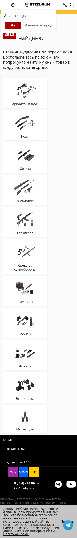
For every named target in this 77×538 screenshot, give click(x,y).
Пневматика (25, 201)
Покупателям (16, 449)
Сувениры (25, 302)
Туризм (25, 334)
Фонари (25, 366)
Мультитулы (25, 429)
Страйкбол (25, 233)
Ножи (25, 136)
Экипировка (25, 399)
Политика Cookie (16, 534)
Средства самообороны (25, 267)
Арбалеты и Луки (25, 104)
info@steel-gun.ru (24, 488)
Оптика (25, 169)
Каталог (8, 440)
